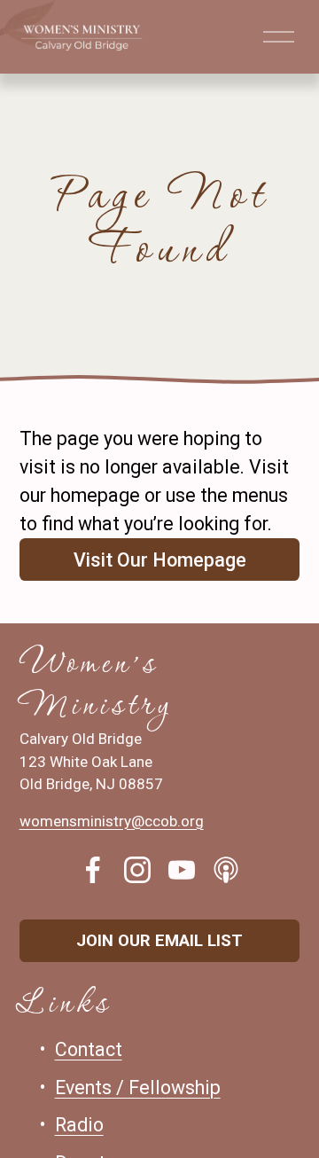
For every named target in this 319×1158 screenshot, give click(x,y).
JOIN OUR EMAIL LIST (159, 941)
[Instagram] (137, 870)
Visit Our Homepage (160, 560)
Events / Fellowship (138, 1087)
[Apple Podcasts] (226, 870)
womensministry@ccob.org (111, 821)
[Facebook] (93, 870)
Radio (79, 1125)
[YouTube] (181, 870)
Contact (88, 1049)
